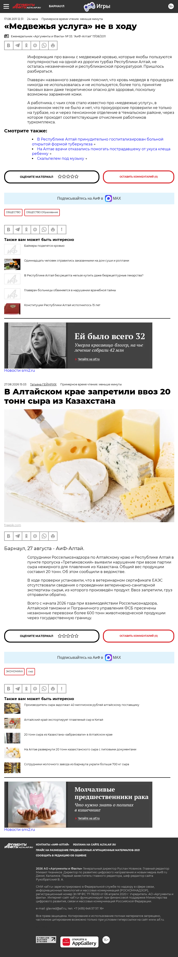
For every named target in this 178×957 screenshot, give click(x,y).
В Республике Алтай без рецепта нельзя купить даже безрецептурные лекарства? (83, 275)
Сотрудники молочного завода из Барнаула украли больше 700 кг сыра (76, 764)
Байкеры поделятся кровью (44, 245)
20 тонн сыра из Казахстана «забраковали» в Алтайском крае (68, 734)
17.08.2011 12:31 (13, 19)
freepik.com (12, 525)
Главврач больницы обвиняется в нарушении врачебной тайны (70, 290)
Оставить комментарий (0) (139, 176)
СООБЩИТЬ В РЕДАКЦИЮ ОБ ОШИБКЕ (61, 855)
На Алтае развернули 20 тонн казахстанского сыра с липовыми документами (80, 749)
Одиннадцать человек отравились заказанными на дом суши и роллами (76, 260)
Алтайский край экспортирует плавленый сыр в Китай (63, 719)
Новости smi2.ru (19, 370)
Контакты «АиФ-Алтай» (52, 844)
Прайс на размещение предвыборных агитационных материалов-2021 (88, 850)
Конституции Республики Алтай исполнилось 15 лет (62, 305)
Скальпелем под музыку (60, 158)
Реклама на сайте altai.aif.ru (94, 844)
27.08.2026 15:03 (15, 384)
